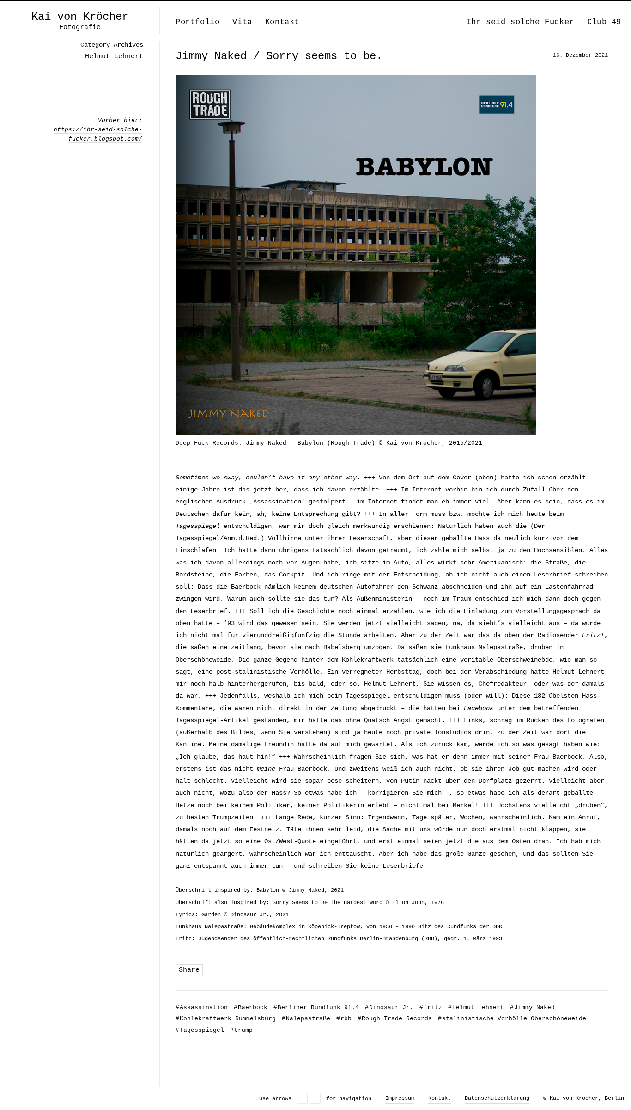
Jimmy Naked (532, 1007)
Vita (242, 22)
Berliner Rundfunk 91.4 (316, 1007)
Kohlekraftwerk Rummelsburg (226, 1018)
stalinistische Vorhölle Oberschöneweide (512, 1018)
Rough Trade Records (395, 1018)
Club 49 (604, 22)
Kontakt (282, 22)
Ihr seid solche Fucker (520, 22)
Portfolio (197, 22)
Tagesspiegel (200, 1030)
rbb (344, 1018)
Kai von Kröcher (79, 17)
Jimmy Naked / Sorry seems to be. (279, 56)
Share (189, 970)
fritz (430, 1007)
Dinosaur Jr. (389, 1007)
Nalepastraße (306, 1018)
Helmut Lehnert (476, 1007)
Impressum (399, 1098)
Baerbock (250, 1007)
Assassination (202, 1007)
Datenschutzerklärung (497, 1098)
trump (241, 1030)
